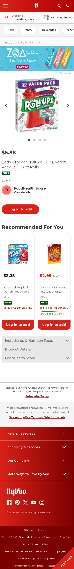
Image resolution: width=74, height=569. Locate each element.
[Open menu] (5, 5)
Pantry (28, 29)
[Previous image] (6, 105)
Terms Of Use (30, 544)
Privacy (42, 530)
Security (64, 537)
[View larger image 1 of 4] (37, 105)
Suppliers (49, 558)
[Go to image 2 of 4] (34, 139)
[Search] (59, 6)
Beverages (49, 29)
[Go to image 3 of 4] (39, 139)
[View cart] (67, 5)
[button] (22, 192)
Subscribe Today (37, 396)
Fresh (10, 29)
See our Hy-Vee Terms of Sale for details (37, 417)
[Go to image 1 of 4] (29, 139)
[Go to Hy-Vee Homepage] (37, 5)
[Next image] (67, 105)
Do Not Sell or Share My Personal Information (29, 537)
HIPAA (45, 544)
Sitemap (29, 530)
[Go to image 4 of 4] (45, 139)
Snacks (17, 42)
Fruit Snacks (33, 42)
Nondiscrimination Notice (28, 565)
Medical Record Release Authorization (27, 551)
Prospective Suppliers (28, 558)
